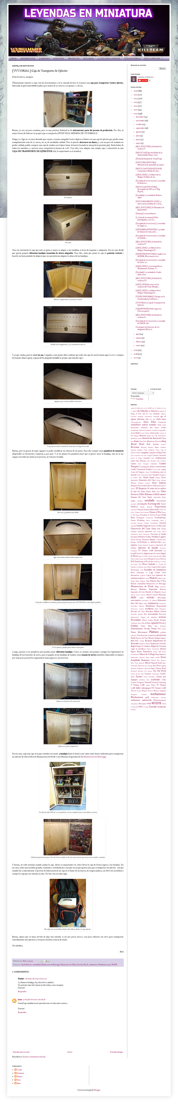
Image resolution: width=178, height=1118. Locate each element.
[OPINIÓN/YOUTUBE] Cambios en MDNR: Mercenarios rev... (151, 255)
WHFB (114, 964)
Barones (142, 435)
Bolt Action (153, 444)
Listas (157, 572)
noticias (162, 617)
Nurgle (156, 620)
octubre (139, 124)
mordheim (149, 609)
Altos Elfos (149, 422)
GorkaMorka (154, 523)
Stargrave (134, 668)
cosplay (163, 469)
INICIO (13, 58)
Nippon (143, 617)
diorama (163, 480)
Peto (159, 629)
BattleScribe (147, 438)
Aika (147, 419)
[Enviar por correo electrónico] (40, 961)
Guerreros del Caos (140, 528)
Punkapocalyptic (160, 638)
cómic (139, 464)
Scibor (147, 657)
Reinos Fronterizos (153, 649)
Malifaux (153, 581)
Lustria (146, 578)
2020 (136, 113)
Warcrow (150, 691)
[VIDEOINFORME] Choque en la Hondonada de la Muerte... (150, 297)
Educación (157, 486)
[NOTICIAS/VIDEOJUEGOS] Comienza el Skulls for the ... (149, 169)
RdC (137, 641)
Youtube (153, 706)
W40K (85, 964)
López (148, 575)
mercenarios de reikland (149, 600)
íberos (164, 542)
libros (133, 572)
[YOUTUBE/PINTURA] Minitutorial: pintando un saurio (150, 163)
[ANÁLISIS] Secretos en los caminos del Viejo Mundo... (147, 285)
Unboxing (162, 682)
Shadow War (155, 660)
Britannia (144, 447)
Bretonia (135, 447)
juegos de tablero (143, 556)
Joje (165, 551)
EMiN (156, 494)
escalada (149, 500)
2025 (136, 95)
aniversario (135, 427)
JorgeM (133, 553)
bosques (163, 444)
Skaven (148, 663)
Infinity (133, 548)
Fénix (161, 510)
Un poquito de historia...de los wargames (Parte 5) (147, 328)
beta (132, 441)
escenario (133, 504)
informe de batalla (148, 547)
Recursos (148, 641)
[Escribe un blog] (42, 961)
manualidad (37, 964)
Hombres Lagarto (158, 537)
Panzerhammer (137, 628)
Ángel (164, 425)
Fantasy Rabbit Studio (151, 509)
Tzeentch (155, 682)
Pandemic (163, 626)
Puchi (133, 638)
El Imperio (141, 488)
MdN (133, 597)
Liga (151, 572)
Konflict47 (157, 562)
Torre (147, 680)
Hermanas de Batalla (158, 534)
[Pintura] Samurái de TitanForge (149, 159)
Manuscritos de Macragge (95, 756)
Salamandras (134, 657)
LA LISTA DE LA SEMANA (108, 58)
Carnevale (162, 455)
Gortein (162, 523)
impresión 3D (161, 545)
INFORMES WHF (27, 58)
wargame (163, 691)
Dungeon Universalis (138, 486)
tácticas (149, 671)
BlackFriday (143, 441)
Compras (146, 464)
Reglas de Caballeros (143, 646)
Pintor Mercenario (139, 632)
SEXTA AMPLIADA (152, 58)
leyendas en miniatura (155, 569)
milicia (145, 603)
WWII (140, 707)
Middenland (161, 600)
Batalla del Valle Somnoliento (156, 436)
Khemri (157, 559)
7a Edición (152, 411)
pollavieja (133, 635)
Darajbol (156, 475)
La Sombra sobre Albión (143, 567)
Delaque (157, 478)
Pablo (150, 626)
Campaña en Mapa (155, 452)
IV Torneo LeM (145, 550)
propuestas (152, 635)
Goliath (146, 523)
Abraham (156, 414)
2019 (136, 350)
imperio (134, 545)
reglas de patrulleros (138, 649)
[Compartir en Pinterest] (49, 961)
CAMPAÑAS (44, 58)
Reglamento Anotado (158, 643)
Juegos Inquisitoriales (155, 556)
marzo (138, 338)
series (157, 657)
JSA (142, 553)
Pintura (154, 632)
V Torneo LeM (138, 685)
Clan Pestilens (161, 461)
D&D (150, 475)
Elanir (148, 491)
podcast (163, 632)
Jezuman (20, 1073)
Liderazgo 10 (142, 572)
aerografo (140, 416)
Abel (150, 414)
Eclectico (149, 486)
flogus (138, 515)
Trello (164, 680)
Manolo (133, 584)
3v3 (165, 408)
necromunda (153, 614)
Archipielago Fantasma (138, 430)
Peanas (154, 628)
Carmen (155, 455)
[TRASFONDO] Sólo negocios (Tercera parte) (148, 310)
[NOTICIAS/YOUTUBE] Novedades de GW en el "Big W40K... (148, 189)
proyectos (161, 635)
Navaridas (134, 614)
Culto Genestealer (142, 475)
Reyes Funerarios (144, 651)
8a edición (161, 411)
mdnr (141, 598)
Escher (163, 504)
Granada (133, 526)
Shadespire (145, 660)
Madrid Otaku (161, 578)
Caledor (138, 453)
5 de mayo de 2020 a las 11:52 (35, 979)
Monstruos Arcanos (137, 609)
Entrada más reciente (21, 1052)
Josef (138, 553)
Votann (139, 691)
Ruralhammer (135, 654)
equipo (133, 501)
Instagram (134, 551)
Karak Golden (135, 559)
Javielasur (158, 550)
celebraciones (160, 458)
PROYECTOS (73, 58)
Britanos (150, 447)
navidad (140, 614)
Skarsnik (141, 663)
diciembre (140, 117)
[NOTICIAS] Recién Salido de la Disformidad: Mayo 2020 (149, 154)
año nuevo (154, 427)
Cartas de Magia (136, 458)
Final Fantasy (144, 512)
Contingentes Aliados (147, 467)
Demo (163, 477)
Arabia (163, 427)
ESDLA (134, 507)
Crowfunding (154, 472)
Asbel (152, 433)
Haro (154, 532)
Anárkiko (152, 425)
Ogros (139, 623)
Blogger (97, 1090)
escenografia (142, 504)
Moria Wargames (160, 609)
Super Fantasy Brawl (158, 668)
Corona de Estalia (144, 469)
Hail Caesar (161, 529)
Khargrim (151, 559)
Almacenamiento (136, 422)
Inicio (69, 1052)
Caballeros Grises (154, 450)
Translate (139, 399)
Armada (154, 430)
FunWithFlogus (160, 518)
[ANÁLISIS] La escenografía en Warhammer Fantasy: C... (149, 267)
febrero (139, 342)
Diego (158, 480)
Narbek (163, 611)
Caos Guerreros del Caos (139, 455)
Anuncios (144, 427)
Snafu (160, 663)
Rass (132, 641)
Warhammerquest (159, 700)
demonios (134, 480)
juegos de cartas (154, 553)
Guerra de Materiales (158, 526)
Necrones (162, 614)
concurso (154, 464)
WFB (149, 704)
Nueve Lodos (147, 620)
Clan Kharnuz (141, 461)
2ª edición (158, 408)
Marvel (164, 592)
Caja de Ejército (26, 964)
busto (157, 447)
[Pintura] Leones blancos (146, 213)
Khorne (163, 559)
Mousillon (149, 611)
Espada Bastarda (146, 507)
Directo (133, 483)
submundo (147, 668)
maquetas (163, 587)
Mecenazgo (162, 598)
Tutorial (79, 964)
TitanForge (155, 674)
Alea (154, 419)
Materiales (162, 595)
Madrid (153, 578)
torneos (142, 680)
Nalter (156, 611)
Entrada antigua (116, 1052)
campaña (144, 452)
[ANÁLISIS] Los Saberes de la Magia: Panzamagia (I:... (148, 291)
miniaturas (153, 603)
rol (160, 651)
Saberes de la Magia (147, 654)
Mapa (157, 586)
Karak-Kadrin (143, 559)
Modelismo (150, 606)
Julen (164, 556)
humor (152, 539)
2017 (136, 358)
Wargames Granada (138, 694)
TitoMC (163, 674)
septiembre (140, 128)
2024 (136, 98)
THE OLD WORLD (132, 58)
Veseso (153, 685)
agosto (139, 132)
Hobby (148, 537)
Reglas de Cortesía (158, 646)
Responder (22, 991)
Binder (136, 441)
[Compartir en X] (44, 961)
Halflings (134, 532)
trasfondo (155, 679)
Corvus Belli (156, 469)
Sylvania (140, 671)
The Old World (159, 671)
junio (138, 139)
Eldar (154, 491)
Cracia (147, 472)
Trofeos (133, 682)
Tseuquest (140, 682)
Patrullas (147, 629)
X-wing (145, 707)
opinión (154, 623)
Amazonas (162, 422)
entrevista (157, 497)
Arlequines (148, 430)
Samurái (141, 657)
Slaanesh (154, 663)
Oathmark (134, 623)
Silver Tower (134, 663)
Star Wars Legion (159, 666)
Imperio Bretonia (143, 545)
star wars (138, 666)
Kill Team (135, 561)
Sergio (152, 657)
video (138, 687)
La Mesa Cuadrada (147, 564)
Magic (137, 581)
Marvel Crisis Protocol (138, 595)
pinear (164, 629)
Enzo (164, 497)
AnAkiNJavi (136, 425)
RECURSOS (88, 58)
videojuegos (146, 688)
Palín (155, 626)
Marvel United (152, 595)
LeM (141, 570)
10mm (133, 408)
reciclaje (141, 641)
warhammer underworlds (141, 700)
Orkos (143, 626)
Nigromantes (135, 617)
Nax (145, 614)
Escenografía (154, 503)
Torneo (138, 676)
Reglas (133, 646)
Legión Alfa (156, 567)
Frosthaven (149, 518)
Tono (133, 677)
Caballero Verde (142, 450)
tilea (142, 674)
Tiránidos (147, 674)
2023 (136, 102)
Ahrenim (140, 419)
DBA (140, 478)
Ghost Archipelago (152, 520)
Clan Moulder (151, 461)
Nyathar (163, 620)
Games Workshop (138, 520)
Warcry (156, 691)
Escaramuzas (161, 501)
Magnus (142, 581)
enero (138, 345)
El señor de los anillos (156, 488)
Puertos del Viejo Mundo (145, 638)
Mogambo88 (161, 606)
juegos (146, 553)
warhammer (93, 964)
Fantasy (140, 509)
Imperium (152, 545)
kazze (20, 999)
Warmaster (143, 704)
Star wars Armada (146, 666)
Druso (154, 483)
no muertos (152, 617)
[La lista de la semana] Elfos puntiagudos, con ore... (147, 218)
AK (151, 419)
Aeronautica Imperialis (152, 416)
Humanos (145, 539)
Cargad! (149, 455)
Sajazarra (162, 654)
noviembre (140, 120)
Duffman (162, 483)
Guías (153, 528)
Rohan (155, 652)
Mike (133, 603)
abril (138, 334)
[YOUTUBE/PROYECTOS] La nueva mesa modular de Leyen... (149, 202)
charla (133, 461)
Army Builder (136, 433)
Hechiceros (146, 534)
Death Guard (148, 477)
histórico (142, 537)
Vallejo (148, 685)
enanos (162, 494)
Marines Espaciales (148, 589)
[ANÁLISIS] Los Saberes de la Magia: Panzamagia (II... (148, 249)
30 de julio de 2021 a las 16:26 (34, 999)
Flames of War (155, 512)
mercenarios (136, 600)
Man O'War (161, 581)
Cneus (133, 463)
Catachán (146, 458)
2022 (136, 106)
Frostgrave (140, 518)
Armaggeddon (161, 430)
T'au (145, 671)
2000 (145, 408)
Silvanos (163, 660)
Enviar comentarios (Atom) (34, 1057)
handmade (141, 532)
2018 (136, 354)
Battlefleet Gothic (136, 438)
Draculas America (144, 483)
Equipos (140, 501)
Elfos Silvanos (146, 494)
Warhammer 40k (104, 964)
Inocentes (163, 548)
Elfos (158, 492)
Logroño (142, 575)
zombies (133, 710)
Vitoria (133, 691)
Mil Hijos (139, 603)
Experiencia (160, 506)
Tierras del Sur (135, 674)
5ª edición (134, 411)
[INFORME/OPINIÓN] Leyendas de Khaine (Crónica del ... (150, 230)
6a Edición (142, 410)
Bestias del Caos (159, 438)
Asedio (156, 433)
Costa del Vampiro (137, 472)
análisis (145, 425)
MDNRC (151, 597)
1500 (141, 408)
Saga (157, 654)
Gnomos (140, 523)
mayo (138, 143)
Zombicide (161, 707)
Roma (164, 652)
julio (138, 136)
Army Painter (145, 433)
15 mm (137, 408)
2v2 (162, 408)
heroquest (134, 537)
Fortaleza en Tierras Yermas (150, 515)
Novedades (136, 619)
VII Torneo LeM (158, 688)
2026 (136, 91)
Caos (164, 452)
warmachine (134, 704)
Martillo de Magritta (153, 592)
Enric (149, 497)
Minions (141, 606)
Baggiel (136, 436)
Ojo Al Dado (146, 623)
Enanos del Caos (138, 497)
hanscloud (148, 531)
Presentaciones (142, 635)
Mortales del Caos (138, 611)
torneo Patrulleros (149, 677)
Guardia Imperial (143, 526)
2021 (136, 110)
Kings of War (144, 561)
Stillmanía (140, 668)
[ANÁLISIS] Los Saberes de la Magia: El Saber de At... (148, 176)
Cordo (133, 469)
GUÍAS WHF (59, 58)
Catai (152, 458)
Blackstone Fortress (154, 441)
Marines (134, 589)
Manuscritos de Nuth (68, 964)
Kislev (151, 561)
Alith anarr (161, 419)
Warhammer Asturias (158, 697)
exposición (134, 510)
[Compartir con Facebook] (46, 961)
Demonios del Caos (147, 480)
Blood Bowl (137, 444)
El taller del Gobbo (138, 491)
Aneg (159, 425)
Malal (148, 581)
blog (164, 441)
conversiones (160, 466)
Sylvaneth (134, 671)
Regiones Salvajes (144, 644)
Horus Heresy (136, 539)
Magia (133, 581)
